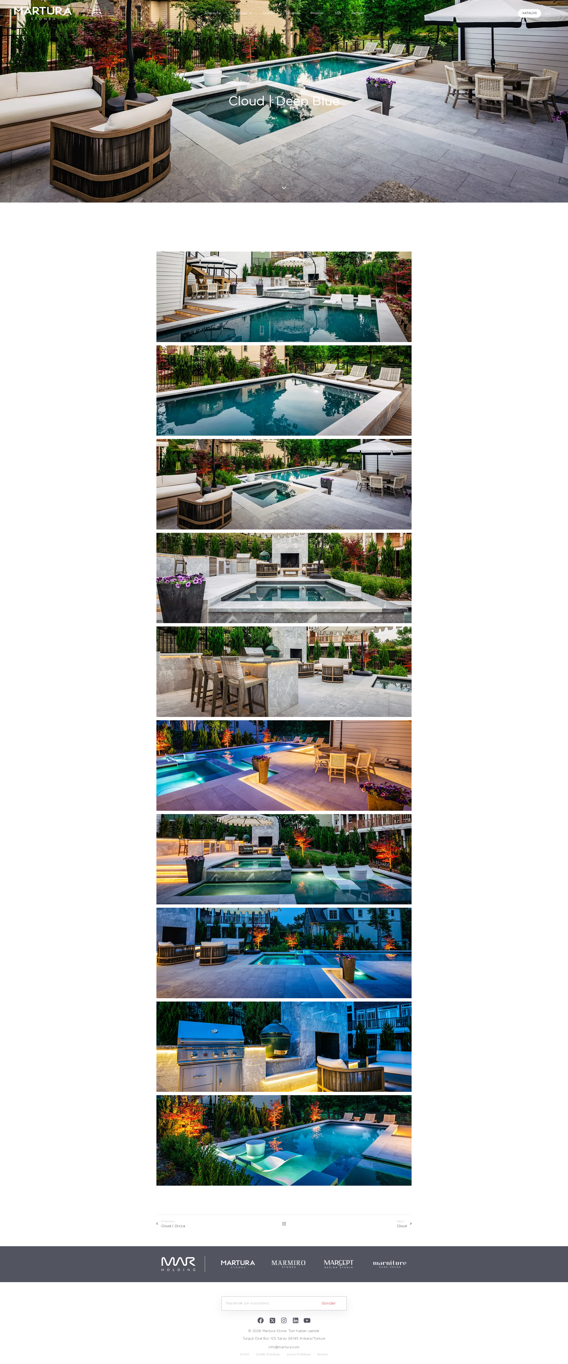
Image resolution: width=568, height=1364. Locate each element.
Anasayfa (212, 13)
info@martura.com (283, 1347)
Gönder (328, 1303)
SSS (338, 13)
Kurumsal (239, 13)
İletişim (358, 13)
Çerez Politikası (299, 1354)
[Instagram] (284, 1320)
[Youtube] (307, 1320)
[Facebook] (261, 1320)
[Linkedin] (295, 1320)
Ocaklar (292, 13)
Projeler (317, 13)
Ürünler (269, 13)
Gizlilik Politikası (268, 1354)
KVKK (244, 1354)
